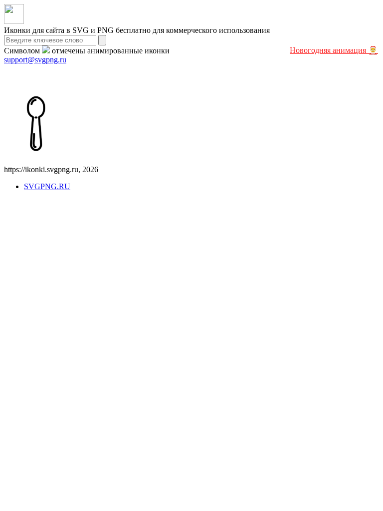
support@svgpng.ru (35, 59)
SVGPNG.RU (47, 186)
